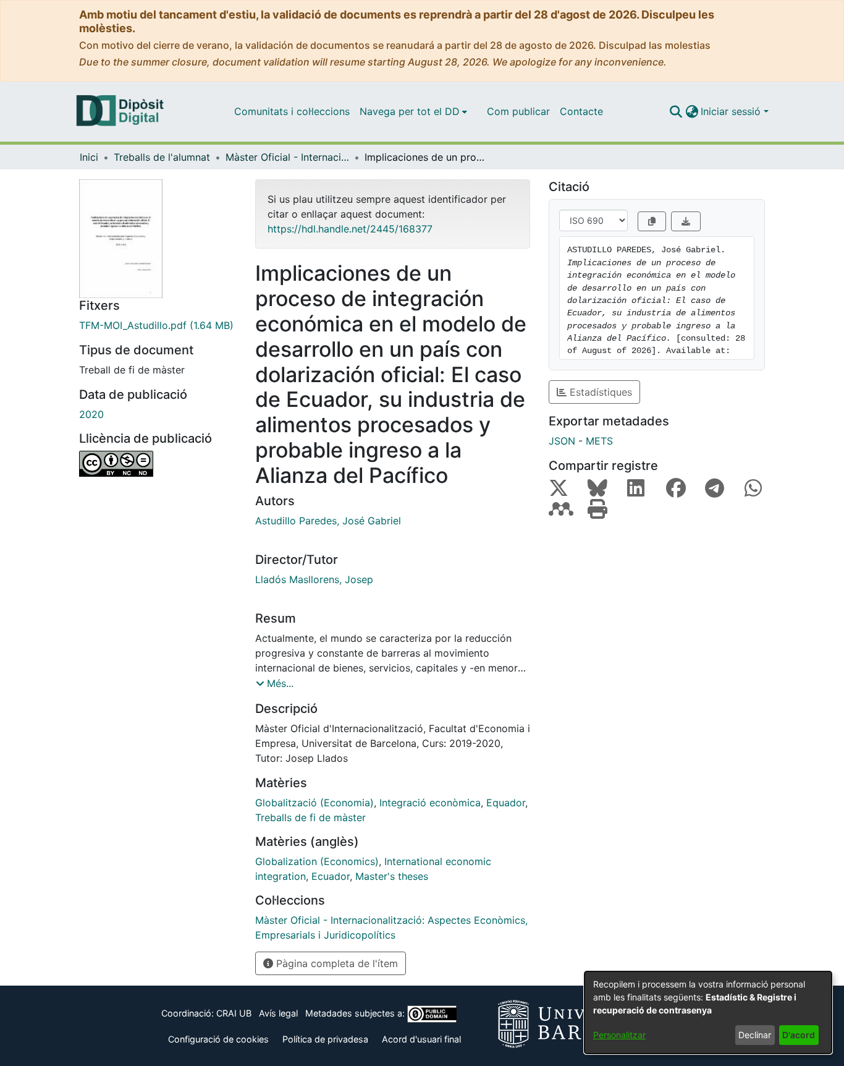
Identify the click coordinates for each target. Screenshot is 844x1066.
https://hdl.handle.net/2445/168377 (350, 229)
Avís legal (278, 1013)
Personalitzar (619, 1035)
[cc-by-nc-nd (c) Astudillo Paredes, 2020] (158, 464)
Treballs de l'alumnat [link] (162, 157)
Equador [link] (505, 802)
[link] (158, 325)
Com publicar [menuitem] (518, 111)
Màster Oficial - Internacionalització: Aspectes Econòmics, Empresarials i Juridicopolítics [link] (287, 157)
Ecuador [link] (330, 876)
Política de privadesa (325, 1039)
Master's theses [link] (391, 876)
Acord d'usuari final (421, 1039)
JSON (562, 441)
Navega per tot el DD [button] (410, 111)
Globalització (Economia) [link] (314, 802)
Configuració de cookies (218, 1039)
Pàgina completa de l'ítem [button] (335, 963)
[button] (675, 111)
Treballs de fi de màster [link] (310, 817)
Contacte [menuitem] (581, 111)
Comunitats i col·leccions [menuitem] (292, 111)
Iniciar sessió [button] (732, 111)
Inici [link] (89, 157)
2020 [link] (91, 414)
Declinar (754, 1035)
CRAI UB (233, 1013)
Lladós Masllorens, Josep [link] (314, 579)
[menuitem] (413, 111)
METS (599, 441)
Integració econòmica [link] (430, 802)
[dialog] (708, 1012)
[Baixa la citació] (686, 221)
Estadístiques (599, 392)
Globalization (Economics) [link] (317, 861)
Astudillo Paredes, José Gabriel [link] (328, 520)
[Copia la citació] (652, 221)
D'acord (798, 1035)
